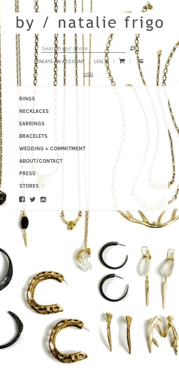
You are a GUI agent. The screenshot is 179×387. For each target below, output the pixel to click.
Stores (29, 186)
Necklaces (34, 111)
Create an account (60, 61)
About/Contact (40, 161)
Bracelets (33, 136)
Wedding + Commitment (52, 148)
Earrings (32, 123)
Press (27, 173)
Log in (101, 61)
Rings (27, 99)
